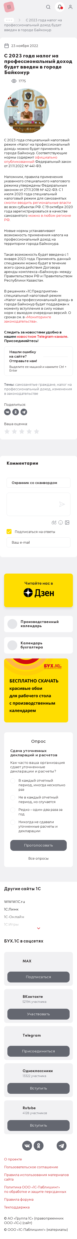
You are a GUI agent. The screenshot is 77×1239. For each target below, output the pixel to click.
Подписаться (38, 977)
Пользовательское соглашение (31, 1167)
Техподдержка (17, 1207)
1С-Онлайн (14, 917)
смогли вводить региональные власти (37, 203)
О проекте (13, 1159)
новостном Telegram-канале (42, 337)
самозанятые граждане (35, 385)
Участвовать (38, 1014)
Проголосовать (38, 845)
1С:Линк (11, 909)
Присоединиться (38, 1051)
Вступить (38, 1088)
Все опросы (38, 858)
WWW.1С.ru (14, 902)
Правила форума (18, 1199)
